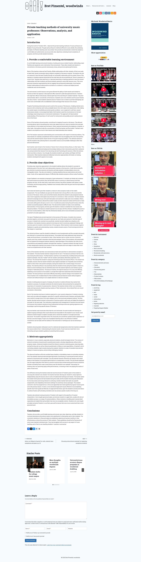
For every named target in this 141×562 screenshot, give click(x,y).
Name (28, 528)
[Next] (83, 470)
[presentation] (35, 462)
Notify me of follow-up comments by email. (38, 533)
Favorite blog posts (99, 269)
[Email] (97, 13)
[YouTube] (100, 13)
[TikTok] (103, 13)
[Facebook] (106, 13)
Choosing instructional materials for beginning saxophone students (74, 441)
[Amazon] (112, 13)
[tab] (55, 484)
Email (49, 528)
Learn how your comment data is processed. (59, 545)
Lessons (108, 6)
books (95, 301)
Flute (95, 242)
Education (97, 267)
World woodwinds (99, 255)
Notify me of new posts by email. (35, 536)
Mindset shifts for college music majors (34, 474)
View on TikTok (104, 230)
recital (95, 297)
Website (70, 528)
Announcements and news (101, 263)
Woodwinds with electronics (101, 253)
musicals (96, 306)
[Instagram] (109, 13)
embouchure (97, 299)
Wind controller (98, 248)
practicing (96, 288)
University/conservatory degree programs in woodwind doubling (76, 464)
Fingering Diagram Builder (101, 308)
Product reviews (98, 276)
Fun (95, 272)
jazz (95, 292)
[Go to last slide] (29, 470)
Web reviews (97, 278)
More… (93, 144)
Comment (29, 503)
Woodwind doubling (99, 251)
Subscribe (96, 320)
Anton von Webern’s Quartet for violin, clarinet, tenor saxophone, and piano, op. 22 (39, 441)
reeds (95, 294)
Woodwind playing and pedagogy (103, 281)
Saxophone (97, 246)
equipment (97, 290)
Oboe (95, 244)
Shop (114, 6)
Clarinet (96, 239)
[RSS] (115, 13)
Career (96, 265)
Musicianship (97, 274)
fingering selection (99, 303)
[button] (103, 163)
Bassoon (96, 237)
